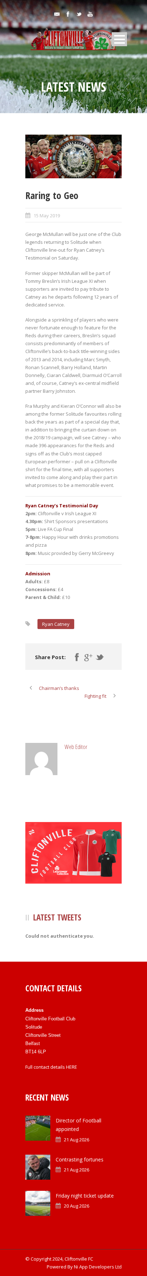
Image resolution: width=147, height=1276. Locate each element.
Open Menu (119, 39)
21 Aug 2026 (76, 1139)
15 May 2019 (47, 215)
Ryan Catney (56, 624)
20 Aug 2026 (76, 1206)
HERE (71, 1067)
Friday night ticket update (85, 1195)
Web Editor (76, 747)
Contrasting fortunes (79, 1159)
